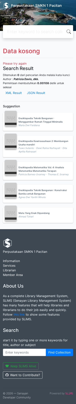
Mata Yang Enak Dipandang (34, 213)
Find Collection (59, 352)
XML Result (13, 93)
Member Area (13, 275)
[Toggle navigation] (8, 13)
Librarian (9, 270)
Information (11, 261)
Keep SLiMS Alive (23, 366)
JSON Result (36, 93)
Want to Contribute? (25, 375)
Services (9, 265)
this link (19, 314)
